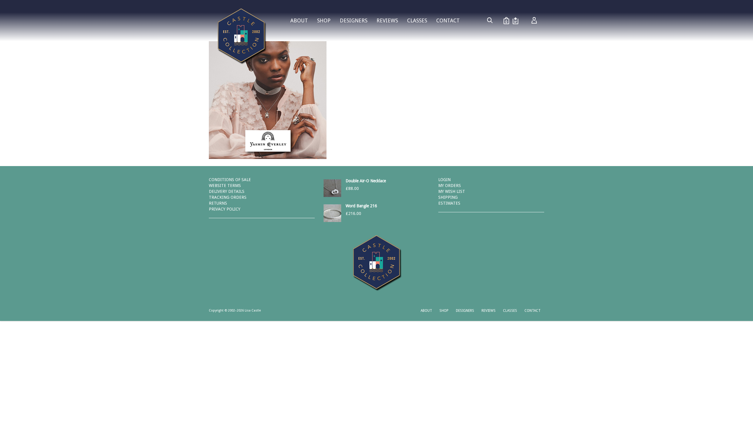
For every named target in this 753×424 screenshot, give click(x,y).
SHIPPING (448, 197)
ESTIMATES (449, 203)
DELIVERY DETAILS (226, 191)
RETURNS (218, 203)
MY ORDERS (449, 185)
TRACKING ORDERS (227, 197)
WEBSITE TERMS (225, 185)
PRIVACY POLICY (224, 209)
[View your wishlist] (515, 20)
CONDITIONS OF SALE (230, 179)
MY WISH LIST (451, 191)
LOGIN (444, 179)
